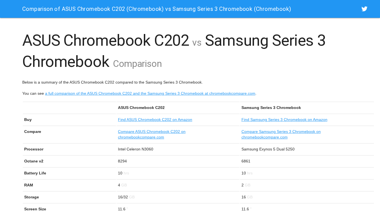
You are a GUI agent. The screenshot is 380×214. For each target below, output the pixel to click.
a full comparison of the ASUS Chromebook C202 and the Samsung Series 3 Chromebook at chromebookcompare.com (150, 93)
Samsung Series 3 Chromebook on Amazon (284, 119)
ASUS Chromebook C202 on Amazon (155, 119)
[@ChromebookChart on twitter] (364, 8)
